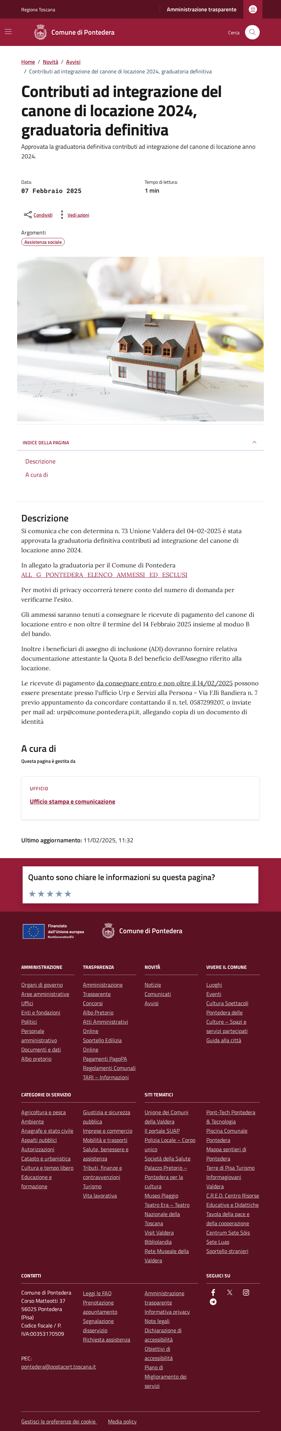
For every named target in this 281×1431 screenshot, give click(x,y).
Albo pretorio (36, 1059)
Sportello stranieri (227, 1251)
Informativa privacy (167, 1312)
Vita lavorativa (100, 1195)
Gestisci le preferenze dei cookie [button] (59, 1421)
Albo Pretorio (98, 1012)
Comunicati (158, 994)
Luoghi (214, 985)
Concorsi (93, 1003)
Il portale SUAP (162, 1131)
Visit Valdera (159, 1232)
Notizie (153, 985)
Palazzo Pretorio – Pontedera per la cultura (166, 1177)
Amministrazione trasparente (201, 9)
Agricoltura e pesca (43, 1112)
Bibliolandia (158, 1242)
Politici (29, 1022)
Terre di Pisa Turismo (230, 1168)
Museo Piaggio (161, 1195)
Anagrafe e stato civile (47, 1131)
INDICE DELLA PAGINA (46, 442)
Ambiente (32, 1121)
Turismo (92, 1186)
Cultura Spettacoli (227, 1003)
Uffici (27, 1003)
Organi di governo (42, 985)
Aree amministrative (45, 994)
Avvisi (152, 1003)
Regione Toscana (38, 9)
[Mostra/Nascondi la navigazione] (8, 31)
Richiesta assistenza (106, 1339)
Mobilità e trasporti (105, 1140)
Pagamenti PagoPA (105, 1059)
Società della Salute (168, 1158)
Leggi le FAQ (97, 1293)
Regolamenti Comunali (109, 1068)
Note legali (157, 1321)
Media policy (122, 1421)
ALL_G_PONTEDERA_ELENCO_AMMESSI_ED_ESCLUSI (104, 575)
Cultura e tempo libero (47, 1168)
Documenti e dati (41, 1049)
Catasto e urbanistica (46, 1158)
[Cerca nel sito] (252, 32)
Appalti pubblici (39, 1140)
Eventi (213, 994)
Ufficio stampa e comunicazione (72, 801)
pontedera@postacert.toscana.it (58, 1366)
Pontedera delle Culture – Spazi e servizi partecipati (227, 1021)
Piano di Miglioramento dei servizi (166, 1376)
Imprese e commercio (107, 1131)
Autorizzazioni (37, 1149)
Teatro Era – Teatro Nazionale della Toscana (167, 1214)
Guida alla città (223, 1040)
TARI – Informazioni (106, 1077)
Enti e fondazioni (40, 1012)
